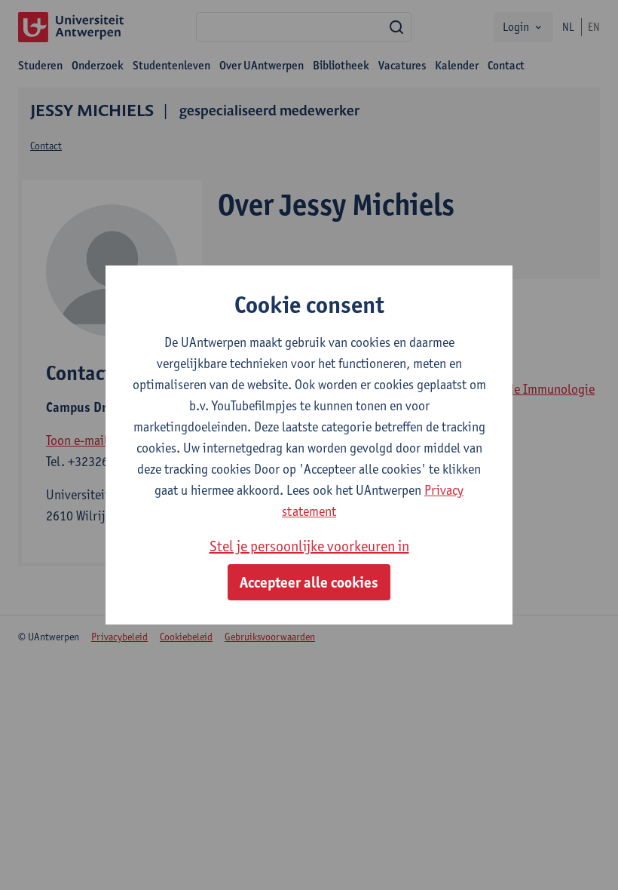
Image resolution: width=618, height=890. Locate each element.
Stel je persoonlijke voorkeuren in (309, 546)
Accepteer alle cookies (309, 582)
